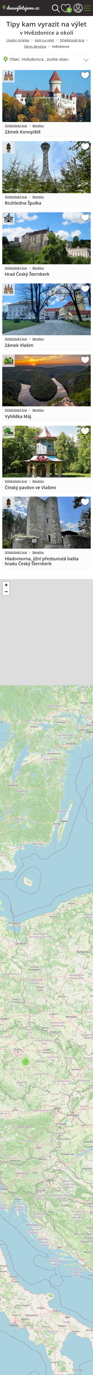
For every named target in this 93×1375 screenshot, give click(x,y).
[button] (25, 1061)
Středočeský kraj (72, 40)
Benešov (38, 126)
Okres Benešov (35, 46)
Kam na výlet (44, 40)
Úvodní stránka (17, 40)
